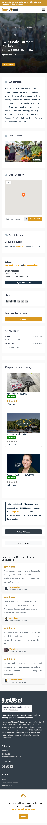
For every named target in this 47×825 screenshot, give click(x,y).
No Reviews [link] (11, 444)
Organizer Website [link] (23, 283)
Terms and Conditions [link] (10, 782)
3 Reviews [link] (11, 404)
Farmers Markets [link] (25, 27)
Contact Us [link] (6, 751)
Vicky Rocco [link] (14, 649)
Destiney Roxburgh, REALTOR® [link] (21, 475)
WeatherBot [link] (14, 709)
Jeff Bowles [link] (14, 587)
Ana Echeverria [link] (15, 680)
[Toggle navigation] (44, 9)
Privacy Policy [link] (7, 786)
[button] (23, 194)
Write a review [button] (8, 64)
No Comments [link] (10, 55)
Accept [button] (23, 816)
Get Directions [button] (35, 219)
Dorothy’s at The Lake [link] (16, 434)
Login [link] (4, 779)
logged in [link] (19, 246)
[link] (10, 9)
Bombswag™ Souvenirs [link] (17, 394)
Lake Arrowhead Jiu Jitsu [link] (18, 590)
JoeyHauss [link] (13, 618)
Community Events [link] (25, 35)
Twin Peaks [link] (23, 319)
